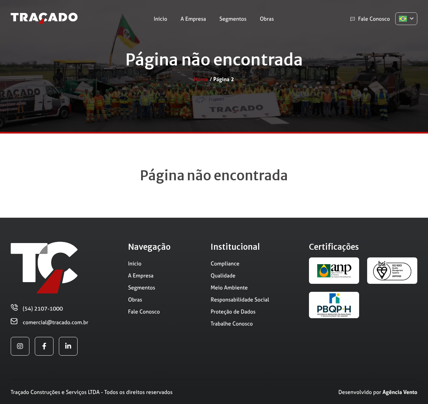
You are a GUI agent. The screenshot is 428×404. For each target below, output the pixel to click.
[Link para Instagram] (20, 346)
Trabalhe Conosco (232, 323)
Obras (267, 18)
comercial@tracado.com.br (55, 322)
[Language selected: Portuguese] (406, 18)
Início (160, 18)
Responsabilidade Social (240, 299)
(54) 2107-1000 (43, 308)
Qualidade (223, 275)
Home (201, 79)
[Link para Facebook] (44, 346)
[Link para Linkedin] (68, 346)
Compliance (225, 263)
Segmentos (232, 18)
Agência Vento (400, 392)
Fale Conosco (374, 18)
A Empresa (193, 18)
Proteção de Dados (233, 311)
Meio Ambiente (229, 287)
